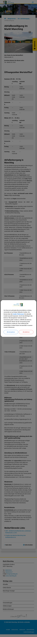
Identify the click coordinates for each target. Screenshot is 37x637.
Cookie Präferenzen (18, 314)
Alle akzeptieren (11, 332)
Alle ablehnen (26, 332)
